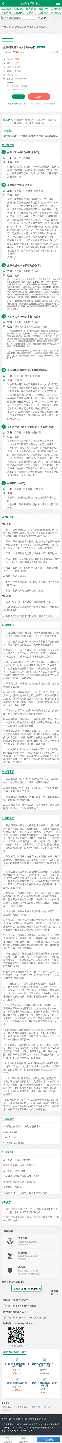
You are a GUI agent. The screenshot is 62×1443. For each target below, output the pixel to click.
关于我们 (6, 1419)
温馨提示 (40, 119)
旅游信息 (56, 12)
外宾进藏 (6, 12)
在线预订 (39, 96)
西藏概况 (56, 8)
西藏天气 (19, 12)
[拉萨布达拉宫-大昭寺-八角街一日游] (44, 1359)
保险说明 (40, 123)
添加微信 (49, 1439)
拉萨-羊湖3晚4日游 (17, 1383)
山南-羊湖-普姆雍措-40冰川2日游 (17, 1365)
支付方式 (6, 1410)
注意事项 (51, 119)
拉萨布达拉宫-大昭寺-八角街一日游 (44, 1365)
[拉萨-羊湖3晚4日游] (17, 1378)
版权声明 (29, 1419)
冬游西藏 (40, 27)
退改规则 (29, 123)
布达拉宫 (35, 202)
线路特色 (8, 119)
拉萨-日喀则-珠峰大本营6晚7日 (44, 1384)
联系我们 (18, 1419)
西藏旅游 (16, 27)
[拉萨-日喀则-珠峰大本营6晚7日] (44, 1378)
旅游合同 (36, 1406)
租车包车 (48, 1406)
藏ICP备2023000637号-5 (21, 1430)
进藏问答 (43, 12)
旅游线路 (6, 8)
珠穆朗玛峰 (37, 336)
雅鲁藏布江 (22, 401)
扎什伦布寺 (38, 281)
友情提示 (18, 123)
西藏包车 (43, 8)
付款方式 (41, 1419)
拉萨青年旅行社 (30, 3)
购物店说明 (7, 1406)
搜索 (42, 18)
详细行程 (18, 119)
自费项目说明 (22, 1406)
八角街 (43, 236)
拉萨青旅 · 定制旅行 (18, 103)
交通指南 (31, 12)
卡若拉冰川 (24, 440)
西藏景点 (31, 8)
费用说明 (29, 119)
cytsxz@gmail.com (24, 1323)
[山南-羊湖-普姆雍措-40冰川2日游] (17, 1359)
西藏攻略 (19, 8)
